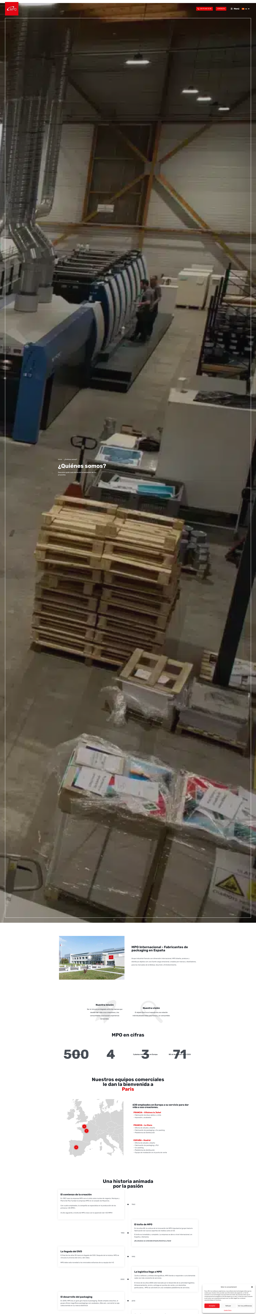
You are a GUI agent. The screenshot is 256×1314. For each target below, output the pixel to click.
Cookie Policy (228, 1310)
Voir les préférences (245, 1306)
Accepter (212, 1306)
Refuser (228, 1306)
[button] (252, 1287)
